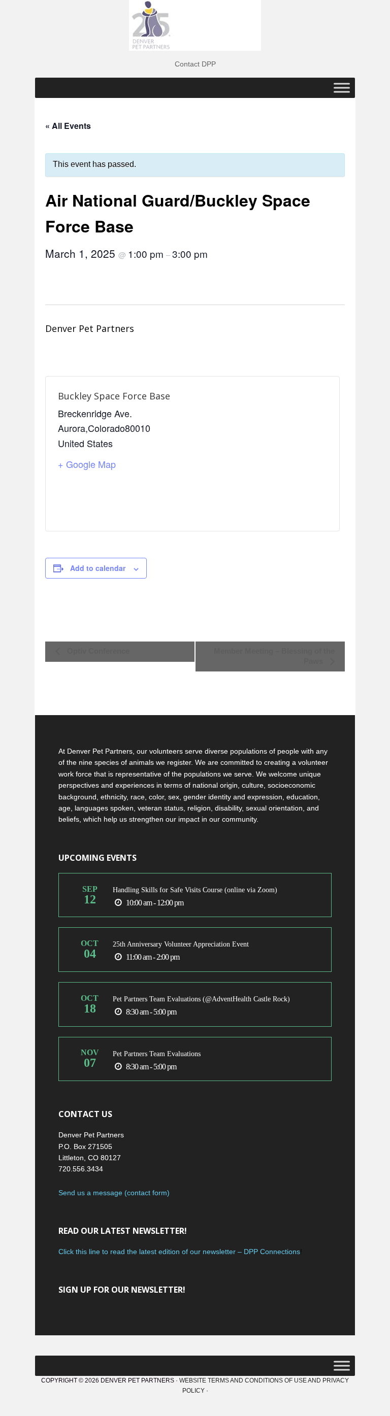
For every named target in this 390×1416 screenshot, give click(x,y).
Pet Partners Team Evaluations (157, 1054)
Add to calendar (97, 568)
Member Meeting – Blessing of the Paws (274, 656)
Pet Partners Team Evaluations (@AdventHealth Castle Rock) (201, 999)
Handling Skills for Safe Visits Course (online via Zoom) (195, 890)
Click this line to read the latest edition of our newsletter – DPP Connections (179, 1252)
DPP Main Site (195, 25)
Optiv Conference (97, 651)
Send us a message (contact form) (114, 1193)
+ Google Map (87, 463)
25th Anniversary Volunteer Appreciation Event (181, 944)
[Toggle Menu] (342, 87)
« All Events (68, 125)
